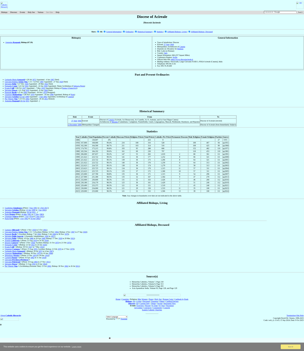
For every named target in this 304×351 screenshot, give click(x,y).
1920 (61, 82)
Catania (182, 47)
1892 (32, 258)
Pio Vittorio (11, 99)
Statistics (160, 32)
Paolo (10, 214)
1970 (57, 243)
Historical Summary (145, 32)
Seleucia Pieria (78, 86)
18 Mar (24, 214)
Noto (72, 95)
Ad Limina (138, 308)
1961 (29, 214)
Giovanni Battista (16, 82)
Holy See (31, 12)
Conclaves (148, 308)
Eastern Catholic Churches (152, 310)
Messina (115, 122)
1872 (34, 80)
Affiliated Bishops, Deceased (202, 32)
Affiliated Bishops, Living (177, 32)
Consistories (157, 308)
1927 (24, 88)
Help (57, 12)
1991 (35, 208)
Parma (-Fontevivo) (69, 88)
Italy (166, 53)
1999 (27, 97)
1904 (57, 232)
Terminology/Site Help (295, 315)
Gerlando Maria (15, 80)
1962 (26, 219)
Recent (147, 306)
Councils (166, 308)
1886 (31, 238)
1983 (41, 214)
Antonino (12, 42)
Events (22, 12)
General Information (113, 32)
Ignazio (11, 243)
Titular (153, 304)
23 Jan (22, 97)
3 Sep (37, 216)
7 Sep (31, 208)
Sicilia (175, 57)
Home (118, 299)
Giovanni (16, 260)
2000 (79, 125)
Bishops (4, 12)
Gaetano (12, 230)
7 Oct (26, 216)
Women (144, 299)
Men (139, 299)
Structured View (170, 304)
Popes (151, 299)
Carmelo (11, 258)
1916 (47, 255)
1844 (172, 45)
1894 (36, 262)
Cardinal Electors (172, 301)
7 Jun (41, 97)
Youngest (154, 301)
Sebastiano (12, 255)
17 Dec (36, 214)
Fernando (11, 86)
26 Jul (23, 101)
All (134, 301)
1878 (35, 255)
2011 (46, 99)
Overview (140, 306)
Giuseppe (13, 95)
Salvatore (10, 84)
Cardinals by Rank (181, 299)
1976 (69, 243)
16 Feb (33, 219)
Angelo (12, 241)
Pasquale (11, 92)
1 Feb (42, 208)
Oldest (161, 301)
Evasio (9, 88)
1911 (48, 262)
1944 (33, 243)
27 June (167, 45)
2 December (72, 125)
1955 (35, 249)
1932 (43, 88)
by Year (162, 306)
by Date (155, 306)
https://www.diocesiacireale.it (182, 59)
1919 (35, 241)
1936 (34, 230)
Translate (124, 319)
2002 (45, 97)
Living (138, 301)
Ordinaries (129, 32)
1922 (46, 84)
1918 (44, 258)
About (10, 315)
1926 (46, 86)
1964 (46, 90)
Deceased (146, 301)
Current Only (145, 304)
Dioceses (13, 12)
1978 (31, 216)
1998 (52, 95)
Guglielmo (13, 208)
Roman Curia (168, 299)
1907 (52, 80)
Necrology (170, 306)
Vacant (159, 304)
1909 (43, 238)
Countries (125, 299)
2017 (46, 208)
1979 (45, 92)
